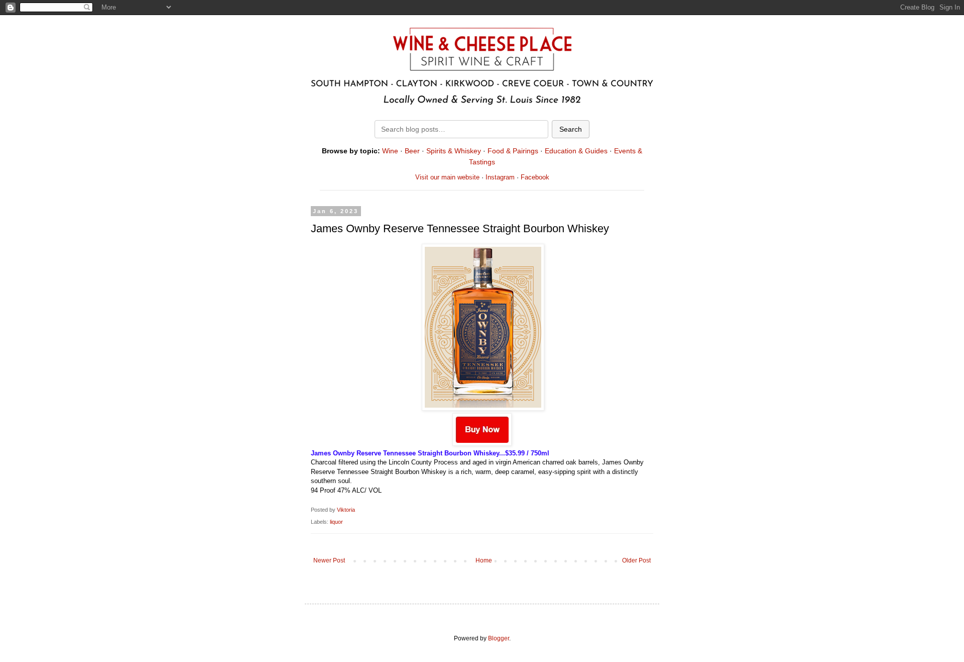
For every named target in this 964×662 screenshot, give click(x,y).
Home (483, 560)
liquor (336, 522)
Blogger (498, 638)
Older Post (636, 560)
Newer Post (329, 560)
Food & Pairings (513, 151)
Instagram (500, 177)
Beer (412, 151)
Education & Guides (576, 151)
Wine (390, 151)
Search (570, 129)
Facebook (535, 177)
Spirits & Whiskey (453, 151)
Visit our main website (447, 177)
